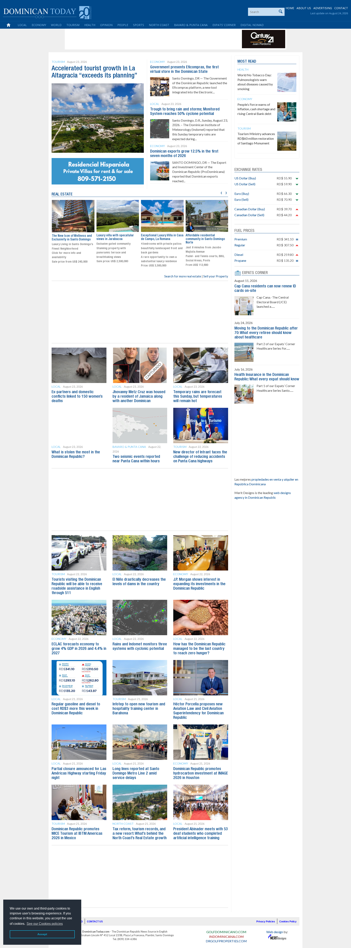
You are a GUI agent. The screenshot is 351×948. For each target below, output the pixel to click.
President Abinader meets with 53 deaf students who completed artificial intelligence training (200, 833)
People (122, 25)
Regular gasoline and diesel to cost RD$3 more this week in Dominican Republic (76, 709)
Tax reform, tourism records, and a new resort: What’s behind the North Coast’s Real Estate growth (140, 833)
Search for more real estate (182, 276)
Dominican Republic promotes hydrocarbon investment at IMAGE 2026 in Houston (200, 773)
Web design (274, 932)
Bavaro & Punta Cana (191, 25)
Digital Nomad (252, 25)
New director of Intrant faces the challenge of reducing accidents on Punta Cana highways (200, 457)
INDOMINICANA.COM (226, 936)
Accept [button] (42, 934)
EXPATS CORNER (255, 273)
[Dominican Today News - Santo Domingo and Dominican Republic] (47, 12)
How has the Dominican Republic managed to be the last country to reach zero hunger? (199, 649)
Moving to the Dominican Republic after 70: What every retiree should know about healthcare (266, 333)
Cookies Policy (288, 921)
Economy (39, 25)
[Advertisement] (140, 39)
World (56, 25)
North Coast (159, 25)
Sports (138, 25)
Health (89, 25)
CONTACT (341, 8)
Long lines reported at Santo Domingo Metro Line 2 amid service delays (136, 773)
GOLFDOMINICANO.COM (226, 932)
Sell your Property (215, 276)
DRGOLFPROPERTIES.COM (226, 941)
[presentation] (221, 192)
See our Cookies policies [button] (45, 923)
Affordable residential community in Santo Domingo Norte (205, 239)
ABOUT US (304, 8)
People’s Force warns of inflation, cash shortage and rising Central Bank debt (256, 109)
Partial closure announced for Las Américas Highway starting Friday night (79, 773)
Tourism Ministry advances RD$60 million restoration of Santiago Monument (256, 138)
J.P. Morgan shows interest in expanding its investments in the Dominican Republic (199, 584)
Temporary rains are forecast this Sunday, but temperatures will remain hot (197, 396)
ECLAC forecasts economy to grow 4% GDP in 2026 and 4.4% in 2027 (79, 649)
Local (22, 25)
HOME (290, 8)
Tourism (72, 25)
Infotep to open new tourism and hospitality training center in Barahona (139, 709)
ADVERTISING (322, 8)
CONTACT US (95, 921)
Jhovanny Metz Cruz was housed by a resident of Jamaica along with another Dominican (139, 396)
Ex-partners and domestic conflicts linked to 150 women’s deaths (77, 396)
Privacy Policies (265, 921)
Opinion (106, 25)
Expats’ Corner (224, 25)
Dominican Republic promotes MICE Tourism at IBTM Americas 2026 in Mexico (77, 833)
